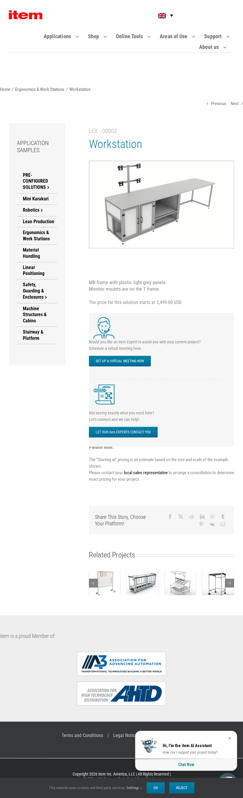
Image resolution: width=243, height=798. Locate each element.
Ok (156, 788)
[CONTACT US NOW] (105, 385)
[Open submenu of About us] (228, 47)
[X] (180, 516)
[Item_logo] (25, 13)
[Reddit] (191, 516)
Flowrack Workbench (180, 574)
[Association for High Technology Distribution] (121, 684)
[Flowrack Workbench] (180, 583)
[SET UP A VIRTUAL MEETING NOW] (105, 318)
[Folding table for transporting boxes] (218, 583)
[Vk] (212, 524)
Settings (133, 788)
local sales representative (146, 472)
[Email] (223, 524)
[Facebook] (170, 516)
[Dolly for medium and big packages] (143, 583)
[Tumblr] (223, 516)
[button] (161, 15)
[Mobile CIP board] (105, 583)
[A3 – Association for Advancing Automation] (121, 654)
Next (235, 103)
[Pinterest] (201, 524)
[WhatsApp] (212, 516)
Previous (218, 103)
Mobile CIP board (105, 574)
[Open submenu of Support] (231, 36)
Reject (182, 788)
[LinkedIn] (202, 516)
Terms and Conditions (82, 735)
